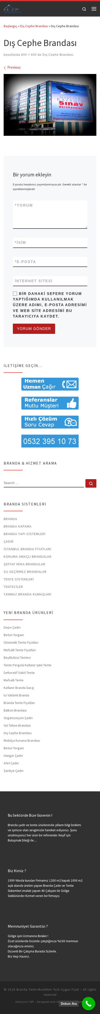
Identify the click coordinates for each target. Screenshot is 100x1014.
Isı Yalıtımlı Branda (16, 695)
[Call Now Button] (88, 1003)
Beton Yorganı (14, 635)
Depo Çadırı (12, 627)
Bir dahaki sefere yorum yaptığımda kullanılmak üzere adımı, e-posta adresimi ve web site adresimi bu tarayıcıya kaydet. (50, 305)
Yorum (24, 205)
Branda (10, 519)
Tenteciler (13, 587)
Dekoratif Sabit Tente (19, 672)
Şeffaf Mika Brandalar (24, 564)
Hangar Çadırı (13, 755)
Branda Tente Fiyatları (19, 703)
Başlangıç (10, 26)
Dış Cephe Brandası (34, 26)
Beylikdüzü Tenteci (17, 657)
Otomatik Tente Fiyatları (21, 642)
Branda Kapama (18, 526)
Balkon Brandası (15, 710)
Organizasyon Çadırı (18, 718)
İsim (20, 242)
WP (32, 1002)
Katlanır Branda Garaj (19, 687)
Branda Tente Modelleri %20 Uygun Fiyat (48, 989)
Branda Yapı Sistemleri (25, 534)
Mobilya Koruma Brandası (22, 740)
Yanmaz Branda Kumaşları (27, 594)
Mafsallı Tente (14, 680)
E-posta (25, 262)
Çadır (9, 541)
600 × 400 (28, 54)
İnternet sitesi (34, 281)
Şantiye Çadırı (14, 770)
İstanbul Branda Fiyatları (27, 549)
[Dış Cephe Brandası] (50, 105)
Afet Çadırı (11, 763)
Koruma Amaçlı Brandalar (27, 556)
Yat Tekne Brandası (17, 725)
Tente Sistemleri (19, 579)
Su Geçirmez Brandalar (25, 571)
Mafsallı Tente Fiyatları (20, 650)
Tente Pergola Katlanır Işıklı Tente (27, 665)
